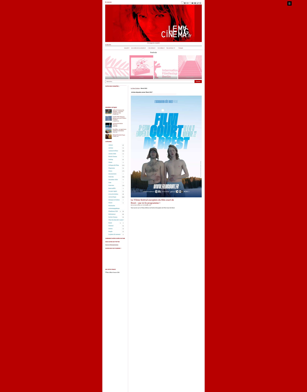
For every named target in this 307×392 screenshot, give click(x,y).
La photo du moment (114, 234)
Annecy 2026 (112, 153)
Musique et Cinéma (114, 200)
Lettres (110, 228)
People (110, 231)
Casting (110, 159)
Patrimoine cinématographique (114, 207)
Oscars (110, 203)
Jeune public (112, 188)
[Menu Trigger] (289, 3)
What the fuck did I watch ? (116, 220)
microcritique (112, 197)
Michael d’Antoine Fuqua (119, 135)
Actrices (110, 148)
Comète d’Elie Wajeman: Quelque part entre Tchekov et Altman (119, 118)
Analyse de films (113, 151)
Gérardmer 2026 (113, 179)
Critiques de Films (113, 165)
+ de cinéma (151, 48)
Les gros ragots (112, 191)
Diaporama (111, 168)
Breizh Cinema (112, 156)
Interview (111, 185)
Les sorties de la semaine (138, 48)
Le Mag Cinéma (135, 88)
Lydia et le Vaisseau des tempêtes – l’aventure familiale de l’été (118, 111)
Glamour (110, 226)
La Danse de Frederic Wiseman (118, 124)
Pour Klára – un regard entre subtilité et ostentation (119, 130)
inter (109, 182)
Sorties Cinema (112, 217)
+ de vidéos (160, 48)
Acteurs (110, 145)
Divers (110, 171)
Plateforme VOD (113, 211)
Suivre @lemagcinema (111, 245)
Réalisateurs (111, 214)
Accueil (126, 48)
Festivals (111, 177)
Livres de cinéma (113, 194)
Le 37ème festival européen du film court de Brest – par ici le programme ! (152, 201)
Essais (110, 223)
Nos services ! (170, 48)
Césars (110, 162)
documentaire (112, 174)
